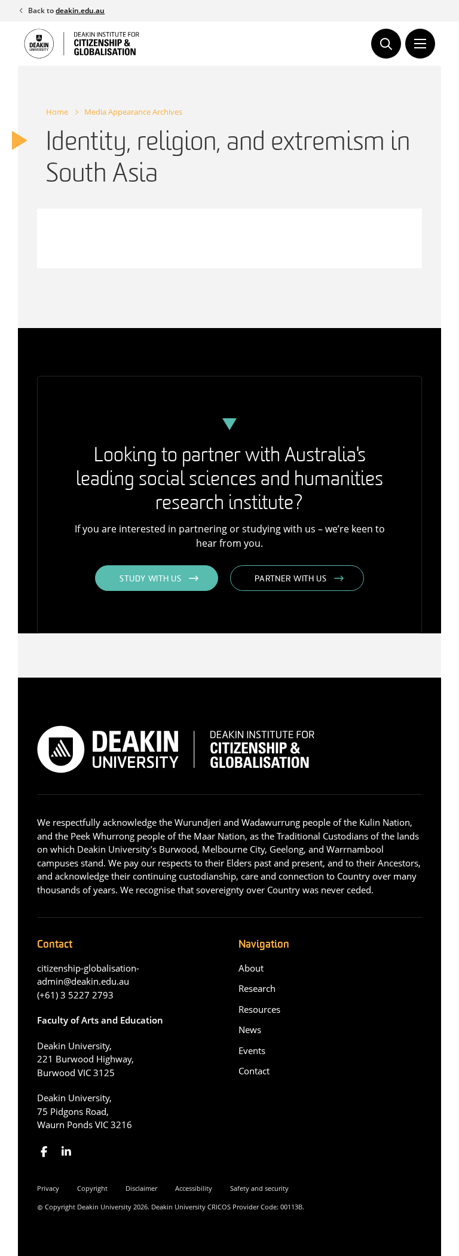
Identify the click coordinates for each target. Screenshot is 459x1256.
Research (257, 988)
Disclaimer (141, 1188)
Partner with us (291, 579)
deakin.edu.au (80, 10)
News (249, 1030)
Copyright (92, 1188)
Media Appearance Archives (133, 111)
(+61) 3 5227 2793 (75, 995)
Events (251, 1050)
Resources (259, 1009)
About (251, 968)
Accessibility (193, 1188)
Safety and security (259, 1188)
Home (57, 111)
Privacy (48, 1188)
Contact (254, 1071)
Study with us (150, 579)
